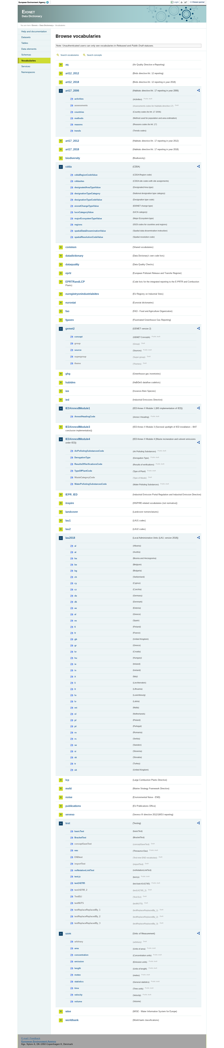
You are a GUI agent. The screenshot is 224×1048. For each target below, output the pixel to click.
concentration (81, 955)
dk (75, 602)
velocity (78, 995)
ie (75, 664)
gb (75, 639)
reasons (78, 124)
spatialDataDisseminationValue (90, 231)
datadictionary (74, 255)
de (75, 596)
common (70, 247)
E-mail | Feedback (30, 1038)
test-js (77, 876)
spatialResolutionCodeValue (88, 237)
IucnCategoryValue (83, 212)
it (75, 676)
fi (75, 627)
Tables (24, 43)
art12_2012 (72, 73)
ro (75, 732)
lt (75, 689)
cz (75, 589)
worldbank (72, 1020)
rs (75, 739)
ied (67, 399)
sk (75, 757)
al (75, 546)
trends (77, 131)
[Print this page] (182, 2)
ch (75, 577)
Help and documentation (34, 31)
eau (76, 850)
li (75, 683)
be (75, 564)
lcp (67, 780)
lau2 (68, 529)
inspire (69, 503)
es (75, 620)
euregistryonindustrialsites (82, 293)
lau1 (68, 520)
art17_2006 (72, 90)
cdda (68, 166)
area (76, 948)
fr (75, 633)
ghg (67, 373)
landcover (71, 511)
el (75, 614)
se (75, 745)
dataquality (72, 264)
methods (78, 118)
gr (75, 645)
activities (78, 99)
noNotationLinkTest (84, 870)
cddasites (79, 181)
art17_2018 (72, 149)
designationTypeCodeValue (88, 200)
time (76, 988)
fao (67, 311)
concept (78, 336)
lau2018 (70, 537)
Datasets (26, 37)
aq (67, 64)
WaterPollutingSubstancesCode (90, 484)
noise (68, 797)
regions (78, 224)
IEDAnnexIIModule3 (77, 426)
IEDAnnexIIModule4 (77, 439)
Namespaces (28, 72)
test (67, 823)
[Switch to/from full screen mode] (186, 2)
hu (75, 658)
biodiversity (72, 158)
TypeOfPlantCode (83, 471)
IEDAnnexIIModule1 (77, 408)
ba (75, 558)
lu (75, 695)
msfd (68, 788)
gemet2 (70, 328)
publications (73, 806)
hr (75, 651)
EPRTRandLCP (75, 281)
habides (70, 382)
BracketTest (80, 837)
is (75, 670)
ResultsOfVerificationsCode (88, 464)
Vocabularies (28, 60)
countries (79, 112)
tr (75, 763)
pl (75, 720)
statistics (78, 981)
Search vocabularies (70, 55)
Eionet (34, 25)
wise (68, 1011)
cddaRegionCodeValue (85, 175)
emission (79, 961)
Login (176, 2)
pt (75, 726)
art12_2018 (72, 82)
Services (25, 66)
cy (75, 583)
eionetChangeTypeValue (86, 206)
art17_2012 (72, 140)
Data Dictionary (46, 25)
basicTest (79, 831)
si (75, 751)
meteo (77, 975)
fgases (69, 319)
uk (75, 770)
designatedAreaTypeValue (87, 187)
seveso (69, 814)
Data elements (28, 49)
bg (75, 571)
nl (75, 714)
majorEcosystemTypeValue (88, 218)
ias (67, 391)
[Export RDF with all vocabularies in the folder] (198, 91)
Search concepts (94, 55)
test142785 (79, 883)
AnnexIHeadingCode (84, 416)
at (75, 552)
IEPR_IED (71, 494)
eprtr (68, 273)
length (77, 968)
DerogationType (82, 457)
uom (68, 933)
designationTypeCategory (87, 193)
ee (75, 608)
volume (78, 1001)
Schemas (26, 54)
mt (75, 707)
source (77, 350)
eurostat (70, 302)
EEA (35, 2)
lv (75, 701)
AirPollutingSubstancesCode (89, 451)
